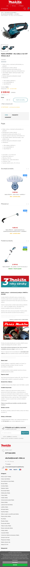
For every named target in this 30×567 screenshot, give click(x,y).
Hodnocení (8, 117)
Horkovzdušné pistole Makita (7, 500)
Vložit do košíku (20, 100)
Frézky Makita (4, 495)
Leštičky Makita (4, 507)
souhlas (9, 436)
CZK (7, 6)
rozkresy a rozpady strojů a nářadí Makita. (18, 319)
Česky (14, 5)
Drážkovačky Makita (5, 493)
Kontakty (8, 464)
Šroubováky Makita (5, 523)
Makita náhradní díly (5, 542)
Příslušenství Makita (5, 539)
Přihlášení (21, 5)
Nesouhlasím (15, 562)
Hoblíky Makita (4, 497)
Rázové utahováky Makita (7, 528)
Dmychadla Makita (5, 490)
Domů (2, 12)
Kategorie (5, 8)
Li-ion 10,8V (16, 14)
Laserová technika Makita (6, 504)
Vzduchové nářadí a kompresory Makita (10, 535)
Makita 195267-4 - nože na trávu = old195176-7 (15, 194)
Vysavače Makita (5, 532)
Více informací (15, 560)
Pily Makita (3, 518)
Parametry (15, 115)
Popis (6, 115)
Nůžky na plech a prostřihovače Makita (10, 514)
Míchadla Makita (4, 509)
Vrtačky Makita (4, 530)
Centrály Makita (4, 486)
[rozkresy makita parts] (16, 330)
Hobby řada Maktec (5, 479)
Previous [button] (1, 30)
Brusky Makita (4, 483)
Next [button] (28, 30)
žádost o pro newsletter (10, 436)
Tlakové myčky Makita (6, 525)
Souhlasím (15, 564)
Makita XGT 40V (4, 544)
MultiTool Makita (4, 511)
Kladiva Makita (4, 502)
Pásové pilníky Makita (6, 516)
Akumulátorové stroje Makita (10, 12)
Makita (6, 87)
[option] (15, 30)
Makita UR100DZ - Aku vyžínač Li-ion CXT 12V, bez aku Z (15, 266)
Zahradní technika (5, 537)
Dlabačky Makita (4, 488)
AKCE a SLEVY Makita (6, 476)
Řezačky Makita (4, 521)
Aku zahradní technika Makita (7, 14)
